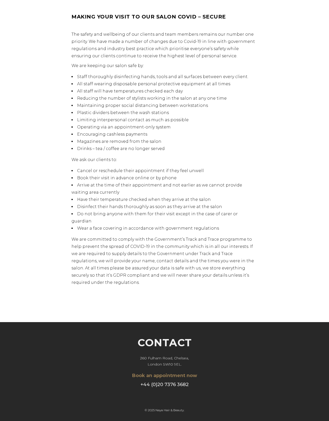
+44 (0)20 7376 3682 (165, 384)
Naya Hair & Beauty (170, 410)
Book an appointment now (164, 375)
